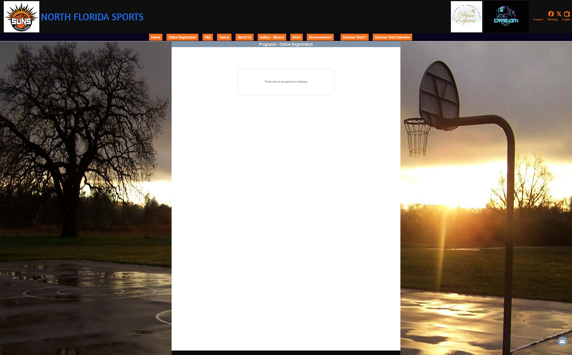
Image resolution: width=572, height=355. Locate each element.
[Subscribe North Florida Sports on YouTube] (568, 14)
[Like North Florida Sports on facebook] (551, 14)
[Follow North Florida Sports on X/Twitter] (560, 14)
